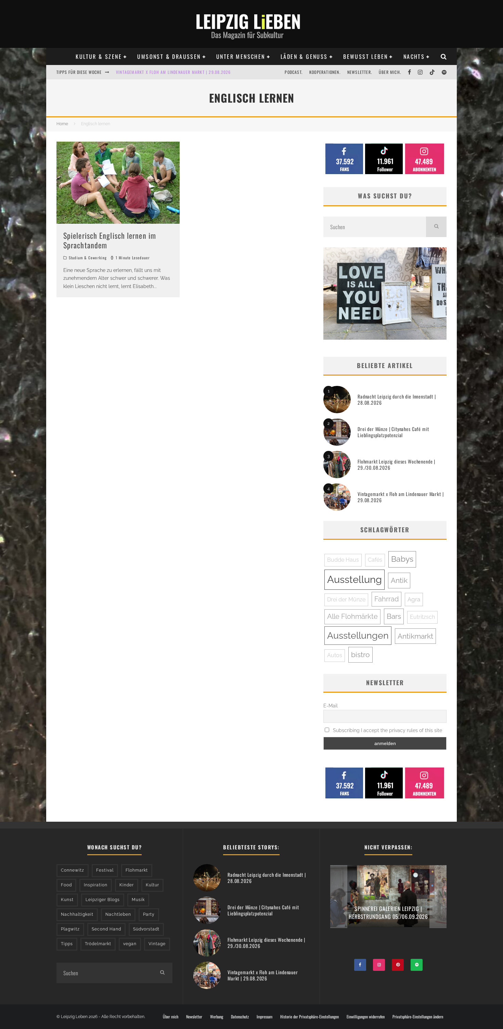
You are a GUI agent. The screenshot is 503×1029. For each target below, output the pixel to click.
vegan (130, 943)
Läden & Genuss (304, 56)
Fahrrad (386, 599)
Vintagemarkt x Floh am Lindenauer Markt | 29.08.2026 (173, 66)
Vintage (157, 943)
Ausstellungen (358, 635)
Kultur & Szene (99, 56)
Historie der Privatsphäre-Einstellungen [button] (309, 1017)
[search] (436, 227)
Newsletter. (359, 72)
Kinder (126, 885)
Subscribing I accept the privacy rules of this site (387, 730)
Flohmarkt (137, 870)
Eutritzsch (422, 617)
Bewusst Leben (365, 56)
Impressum (264, 1017)
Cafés (375, 560)
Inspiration (95, 885)
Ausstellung (354, 579)
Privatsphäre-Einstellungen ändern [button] (417, 1017)
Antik (399, 580)
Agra (414, 599)
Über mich (170, 1017)
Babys (402, 559)
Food (66, 885)
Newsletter (194, 1017)
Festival (105, 870)
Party (149, 914)
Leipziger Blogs (103, 899)
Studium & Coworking (88, 257)
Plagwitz (70, 929)
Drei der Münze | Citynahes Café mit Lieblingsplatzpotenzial (393, 432)
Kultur (152, 885)
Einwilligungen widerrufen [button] (366, 1017)
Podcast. (293, 72)
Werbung (216, 1017)
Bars (394, 616)
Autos (334, 655)
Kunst (67, 899)
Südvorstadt (146, 929)
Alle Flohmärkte (352, 616)
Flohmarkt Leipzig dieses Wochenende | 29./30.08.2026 (396, 464)
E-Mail (330, 705)
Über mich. (390, 72)
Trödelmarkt (98, 943)
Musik (138, 899)
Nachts (414, 56)
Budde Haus (343, 560)
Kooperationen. (324, 72)
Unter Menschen (240, 56)
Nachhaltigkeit (77, 914)
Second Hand (106, 929)
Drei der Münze (346, 599)
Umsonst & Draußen (169, 56)
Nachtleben (118, 914)
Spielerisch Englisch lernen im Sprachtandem (109, 240)
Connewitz (72, 870)
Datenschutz (240, 1017)
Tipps (67, 943)
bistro (360, 654)
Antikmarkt (415, 636)
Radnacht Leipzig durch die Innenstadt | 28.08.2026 (397, 399)
